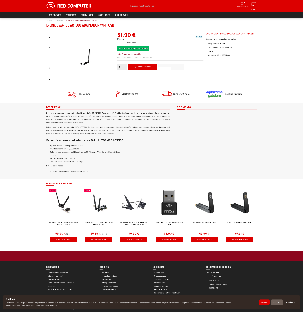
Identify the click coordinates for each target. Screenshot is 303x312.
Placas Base (159, 272)
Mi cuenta (105, 272)
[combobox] (163, 6)
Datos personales (108, 282)
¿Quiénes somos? (55, 276)
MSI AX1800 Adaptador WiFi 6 (204, 222)
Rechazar (277, 302)
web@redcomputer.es (218, 284)
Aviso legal (52, 286)
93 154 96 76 (214, 280)
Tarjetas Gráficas (161, 279)
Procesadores (160, 276)
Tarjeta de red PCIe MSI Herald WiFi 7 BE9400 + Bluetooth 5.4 (134, 223)
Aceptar (264, 302)
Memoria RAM (159, 282)
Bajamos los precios (109, 286)
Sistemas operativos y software (167, 293)
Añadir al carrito (144, 67)
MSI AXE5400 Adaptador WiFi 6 (239, 222)
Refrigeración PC (161, 289)
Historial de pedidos (109, 276)
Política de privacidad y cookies (61, 289)
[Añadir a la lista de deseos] (164, 65)
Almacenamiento (161, 286)
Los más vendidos (108, 289)
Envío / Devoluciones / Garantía (61, 282)
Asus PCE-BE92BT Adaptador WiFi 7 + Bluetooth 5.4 (63, 223)
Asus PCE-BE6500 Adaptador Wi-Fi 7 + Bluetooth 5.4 (99, 223)
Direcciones (106, 279)
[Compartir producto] (177, 67)
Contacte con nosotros (58, 272)
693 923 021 (213, 288)
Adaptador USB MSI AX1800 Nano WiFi (169, 223)
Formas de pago (54, 279)
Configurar (290, 302)
